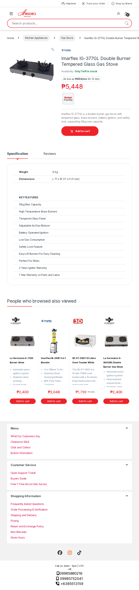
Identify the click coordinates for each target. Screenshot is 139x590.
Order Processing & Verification (29, 509)
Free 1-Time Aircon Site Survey (29, 484)
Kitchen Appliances (36, 37)
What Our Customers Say (25, 436)
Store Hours (18, 537)
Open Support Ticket (23, 472)
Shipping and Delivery (24, 515)
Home (10, 37)
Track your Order (93, 3)
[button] (52, 49)
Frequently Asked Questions (27, 503)
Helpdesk (68, 3)
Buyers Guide (18, 478)
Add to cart (82, 131)
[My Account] (119, 13)
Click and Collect (20, 447)
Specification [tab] (17, 154)
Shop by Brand (121, 3)
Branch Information (21, 453)
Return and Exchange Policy (27, 526)
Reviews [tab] (49, 154)
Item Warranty (19, 531)
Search (126, 23)
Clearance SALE (20, 441)
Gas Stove (67, 37)
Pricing (15, 520)
